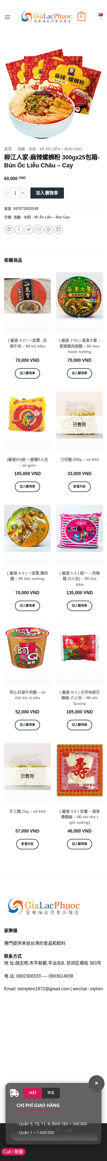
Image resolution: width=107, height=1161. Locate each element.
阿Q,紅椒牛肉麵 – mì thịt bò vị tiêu (28, 695)
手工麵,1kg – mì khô (27, 811)
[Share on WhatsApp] (9, 229)
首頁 (8, 149)
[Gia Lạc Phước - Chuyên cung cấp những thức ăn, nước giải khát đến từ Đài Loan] (46, 17)
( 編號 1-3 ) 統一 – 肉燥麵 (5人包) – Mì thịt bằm (80, 579)
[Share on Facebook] (19, 229)
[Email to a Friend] (38, 229)
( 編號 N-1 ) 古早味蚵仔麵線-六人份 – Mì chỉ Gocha (80, 698)
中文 (50, 1092)
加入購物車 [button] (27, 373)
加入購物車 (47, 193)
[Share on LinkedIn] (58, 229)
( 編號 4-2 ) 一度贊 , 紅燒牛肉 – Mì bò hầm (27, 343)
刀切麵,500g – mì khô (79, 460)
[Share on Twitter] (28, 229)
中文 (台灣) (99, 17)
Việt (32, 1092)
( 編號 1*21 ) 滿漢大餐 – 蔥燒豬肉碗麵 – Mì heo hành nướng (79, 346)
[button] (7, 17)
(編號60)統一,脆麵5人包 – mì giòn (27, 462)
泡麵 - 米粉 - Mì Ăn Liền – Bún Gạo (49, 149)
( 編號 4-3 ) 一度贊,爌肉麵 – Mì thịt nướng (27, 576)
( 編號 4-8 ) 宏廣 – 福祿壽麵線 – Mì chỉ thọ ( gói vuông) (80, 817)
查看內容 (79, 486)
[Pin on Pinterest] (48, 229)
